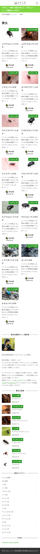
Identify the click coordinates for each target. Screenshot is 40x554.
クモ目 (4, 522)
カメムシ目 (5, 498)
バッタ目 (5, 495)
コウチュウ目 (6, 491)
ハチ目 (4, 484)
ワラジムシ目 (6, 525)
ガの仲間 (5, 481)
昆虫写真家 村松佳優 (21, 551)
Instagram (11, 383)
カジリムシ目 (6, 532)
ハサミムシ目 (6, 515)
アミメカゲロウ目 (7, 512)
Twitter (4, 383)
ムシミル (10, 551)
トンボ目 (5, 488)
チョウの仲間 (6, 477)
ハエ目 (4, 508)
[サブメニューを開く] (36, 477)
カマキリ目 (5, 505)
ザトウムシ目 (6, 519)
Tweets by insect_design (10, 542)
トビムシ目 (5, 529)
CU (37, 551)
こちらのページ (21, 380)
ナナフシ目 (5, 501)
